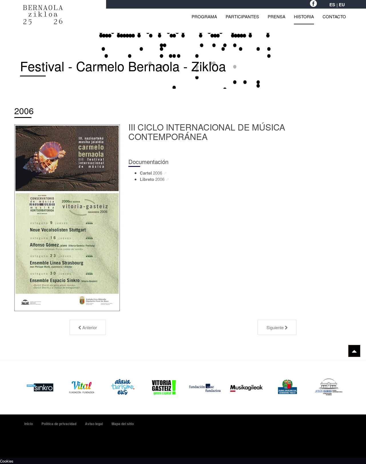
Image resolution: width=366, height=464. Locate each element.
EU (342, 5)
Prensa (276, 16)
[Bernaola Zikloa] (43, 8)
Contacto (334, 16)
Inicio (28, 423)
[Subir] (354, 351)
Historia (304, 16)
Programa (204, 16)
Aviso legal (94, 423)
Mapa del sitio (123, 423)
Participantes (242, 16)
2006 (24, 110)
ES (332, 5)
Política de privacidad (58, 423)
